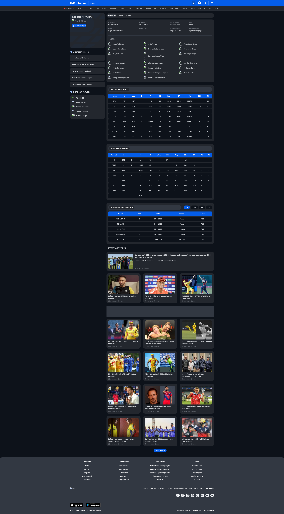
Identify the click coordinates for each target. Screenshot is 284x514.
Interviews (163, 8)
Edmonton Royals (119, 63)
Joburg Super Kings (119, 49)
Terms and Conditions (183, 510)
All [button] (186, 207)
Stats (128, 15)
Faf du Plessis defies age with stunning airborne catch (197, 342)
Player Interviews (197, 469)
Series (193, 8)
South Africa (117, 73)
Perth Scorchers (118, 68)
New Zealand (87, 476)
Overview (112, 15)
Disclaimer (210, 489)
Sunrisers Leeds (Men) (156, 56)
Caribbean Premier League (82, 84)
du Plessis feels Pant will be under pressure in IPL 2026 (158, 407)
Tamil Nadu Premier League (82, 78)
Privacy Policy (197, 510)
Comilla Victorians (190, 63)
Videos (184, 8)
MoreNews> (160, 450)
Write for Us (193, 489)
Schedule (201, 8)
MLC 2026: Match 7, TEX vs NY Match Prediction (122, 375)
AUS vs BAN (101, 8)
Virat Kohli (123, 476)
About (145, 489)
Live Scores (70, 8)
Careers (169, 489)
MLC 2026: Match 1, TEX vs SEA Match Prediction (159, 375)
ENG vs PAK (113, 8)
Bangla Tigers (118, 54)
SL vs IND (89, 8)
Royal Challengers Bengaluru (158, 73)
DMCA (202, 489)
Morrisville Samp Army (156, 49)
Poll (209, 8)
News (79, 8)
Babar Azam (123, 473)
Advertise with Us (180, 489)
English (93, 3)
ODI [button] (202, 207)
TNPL (122, 8)
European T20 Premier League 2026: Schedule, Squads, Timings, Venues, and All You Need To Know (173, 256)
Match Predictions (136, 8)
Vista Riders (152, 44)
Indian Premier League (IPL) (160, 466)
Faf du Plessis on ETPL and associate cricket (122, 297)
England (87, 473)
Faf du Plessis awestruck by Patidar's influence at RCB (122, 407)
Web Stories (174, 8)
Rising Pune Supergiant (121, 78)
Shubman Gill (123, 466)
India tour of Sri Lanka (80, 58)
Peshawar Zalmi (189, 68)
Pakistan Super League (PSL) (160, 473)
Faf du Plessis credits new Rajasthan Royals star (196, 407)
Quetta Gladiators (154, 68)
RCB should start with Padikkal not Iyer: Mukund (195, 440)
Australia (87, 469)
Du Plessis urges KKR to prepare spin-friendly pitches (159, 440)
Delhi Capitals (189, 73)
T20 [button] (209, 207)
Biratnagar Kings (190, 54)
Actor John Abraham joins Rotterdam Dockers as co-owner (159, 342)
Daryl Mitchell (124, 479)
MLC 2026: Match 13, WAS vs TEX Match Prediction (123, 342)
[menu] (212, 3)
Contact (153, 489)
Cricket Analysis (197, 476)
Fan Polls (197, 479)
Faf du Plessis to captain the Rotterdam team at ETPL (193, 375)
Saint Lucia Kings (190, 49)
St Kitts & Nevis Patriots (156, 78)
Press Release (197, 466)
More (217, 8)
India (87, 466)
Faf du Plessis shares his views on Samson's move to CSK (121, 440)
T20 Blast (160, 479)
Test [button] (194, 207)
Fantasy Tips (151, 8)
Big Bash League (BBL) (160, 476)
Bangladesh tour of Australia (83, 64)
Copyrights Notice (208, 510)
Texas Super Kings (190, 44)
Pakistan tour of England (81, 71)
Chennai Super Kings (155, 63)
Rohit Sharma (123, 469)
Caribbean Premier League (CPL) (160, 469)
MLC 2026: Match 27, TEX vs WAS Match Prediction (196, 297)
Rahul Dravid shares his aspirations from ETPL (158, 297)
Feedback (161, 489)
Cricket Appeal (197, 473)
